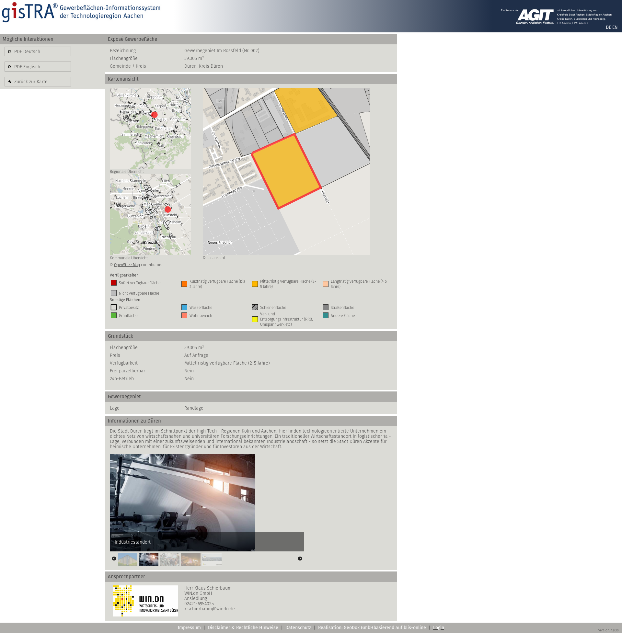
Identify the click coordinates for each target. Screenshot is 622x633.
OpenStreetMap (127, 264)
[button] (38, 51)
